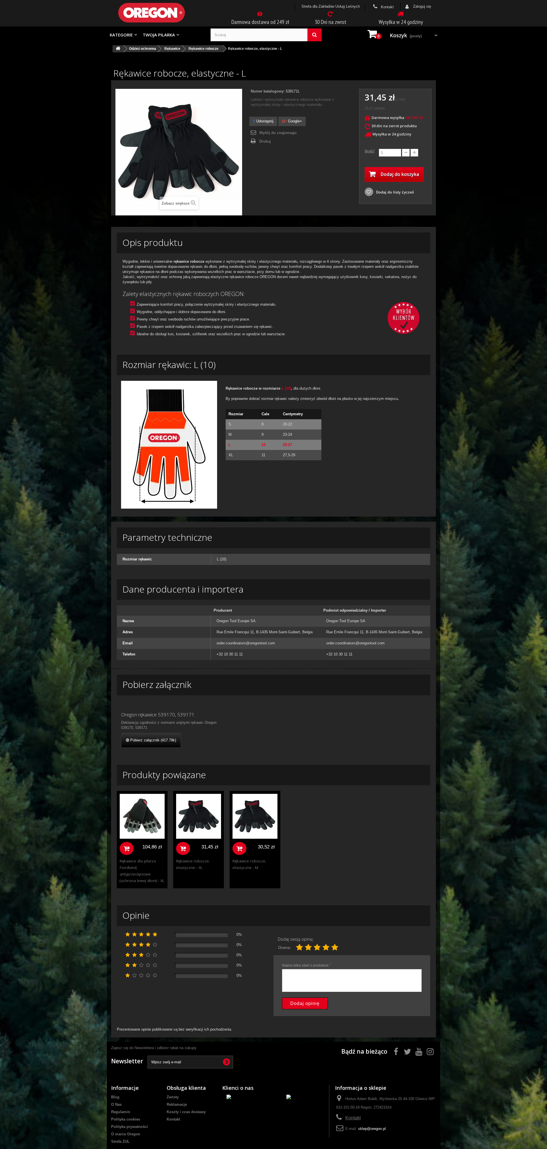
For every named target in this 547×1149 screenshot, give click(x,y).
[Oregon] (161, 12)
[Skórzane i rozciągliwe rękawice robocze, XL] (198, 816)
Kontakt (387, 7)
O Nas (116, 1104)
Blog (115, 1097)
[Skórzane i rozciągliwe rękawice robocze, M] (254, 816)
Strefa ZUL (120, 1141)
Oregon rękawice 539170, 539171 (157, 714)
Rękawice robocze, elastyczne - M (249, 864)
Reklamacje (177, 1104)
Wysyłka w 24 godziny (401, 22)
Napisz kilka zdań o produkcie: (306, 965)
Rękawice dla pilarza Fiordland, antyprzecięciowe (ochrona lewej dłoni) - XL (142, 870)
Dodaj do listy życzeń (394, 192)
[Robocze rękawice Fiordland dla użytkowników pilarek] (142, 816)
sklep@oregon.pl (372, 1129)
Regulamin (120, 1112)
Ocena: (284, 947)
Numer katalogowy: (268, 91)
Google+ (294, 121)
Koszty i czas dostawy (186, 1112)
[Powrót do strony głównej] (118, 48)
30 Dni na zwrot (330, 22)
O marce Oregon (125, 1134)
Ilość (370, 151)
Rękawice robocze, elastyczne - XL (193, 864)
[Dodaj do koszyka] (127, 848)
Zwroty (173, 1097)
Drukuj (265, 141)
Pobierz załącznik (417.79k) (152, 740)
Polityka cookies (125, 1119)
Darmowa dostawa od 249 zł (260, 22)
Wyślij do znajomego (278, 133)
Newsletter (127, 1061)
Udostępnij (264, 121)
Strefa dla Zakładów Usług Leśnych (330, 6)
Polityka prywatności (129, 1127)
